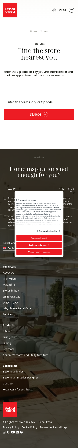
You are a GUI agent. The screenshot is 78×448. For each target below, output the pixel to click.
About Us (8, 272)
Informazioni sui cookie (47, 231)
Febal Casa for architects (18, 389)
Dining (7, 343)
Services (8, 314)
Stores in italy (11, 290)
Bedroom (8, 349)
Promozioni (10, 278)
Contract (8, 383)
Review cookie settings (53, 427)
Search (35, 115)
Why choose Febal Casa (17, 308)
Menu (63, 10)
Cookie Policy (29, 427)
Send (63, 189)
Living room (10, 337)
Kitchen (7, 331)
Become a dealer (13, 371)
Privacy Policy (11, 427)
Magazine (9, 284)
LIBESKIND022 (11, 296)
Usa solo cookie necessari (39, 252)
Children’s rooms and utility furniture (25, 355)
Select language (55, 10)
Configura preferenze (37, 245)
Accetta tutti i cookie (39, 238)
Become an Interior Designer (20, 377)
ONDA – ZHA (10, 302)
